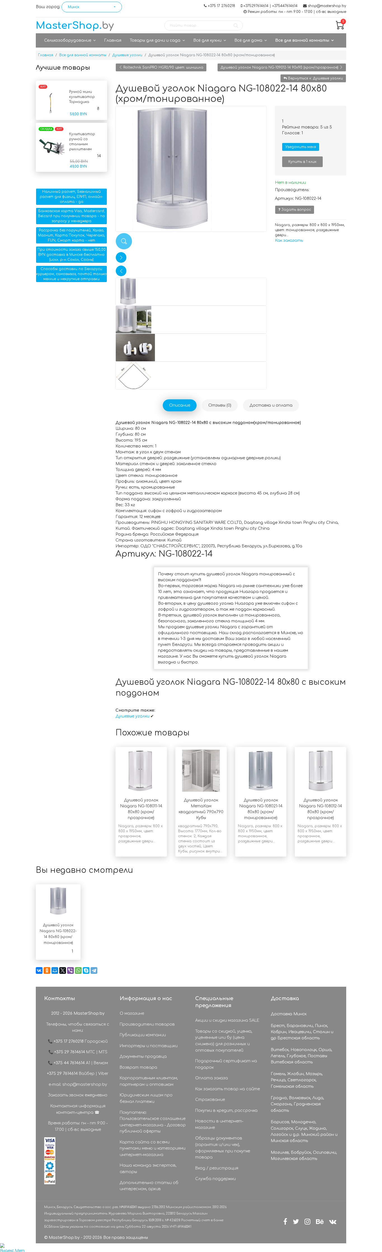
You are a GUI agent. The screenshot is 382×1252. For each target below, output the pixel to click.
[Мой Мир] (54, 970)
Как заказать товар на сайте (227, 1089)
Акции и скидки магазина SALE (227, 1020)
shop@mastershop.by (327, 6)
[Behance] (320, 1222)
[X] (62, 970)
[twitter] (296, 1222)
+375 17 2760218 (221, 6)
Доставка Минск (288, 1014)
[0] (340, 28)
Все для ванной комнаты (302, 40)
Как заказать (289, 240)
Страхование (210, 1100)
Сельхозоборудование (67, 40)
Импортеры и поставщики (149, 1046)
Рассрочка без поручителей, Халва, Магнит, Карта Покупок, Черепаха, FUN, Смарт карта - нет (71, 235)
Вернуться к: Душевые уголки (315, 78)
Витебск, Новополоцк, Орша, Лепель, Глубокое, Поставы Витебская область (301, 1056)
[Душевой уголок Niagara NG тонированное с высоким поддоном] (191, 168)
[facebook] (285, 1222)
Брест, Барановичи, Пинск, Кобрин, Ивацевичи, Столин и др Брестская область (302, 1032)
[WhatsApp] (78, 970)
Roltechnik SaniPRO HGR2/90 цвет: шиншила (162, 67)
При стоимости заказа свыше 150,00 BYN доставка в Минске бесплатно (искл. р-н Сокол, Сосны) (71, 255)
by (75, 26)
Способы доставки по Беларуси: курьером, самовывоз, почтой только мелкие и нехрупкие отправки (71, 274)
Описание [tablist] (179, 405)
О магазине (132, 1013)
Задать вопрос (295, 210)
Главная (112, 40)
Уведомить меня (300, 147)
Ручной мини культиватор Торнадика (82, 97)
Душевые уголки (132, 716)
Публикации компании (143, 1035)
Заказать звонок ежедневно (77, 1095)
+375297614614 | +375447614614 (270, 6)
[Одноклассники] (47, 970)
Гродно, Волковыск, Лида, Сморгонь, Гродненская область (297, 1104)
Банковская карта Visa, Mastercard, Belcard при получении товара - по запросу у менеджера (71, 216)
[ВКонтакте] (39, 970)
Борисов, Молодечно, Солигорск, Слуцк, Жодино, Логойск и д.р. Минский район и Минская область (304, 1131)
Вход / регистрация (216, 1168)
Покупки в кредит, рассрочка (226, 1110)
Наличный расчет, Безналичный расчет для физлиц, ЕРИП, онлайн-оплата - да (71, 197)
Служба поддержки (215, 1179)
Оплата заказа (211, 1078)
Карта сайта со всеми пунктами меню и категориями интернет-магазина (152, 1148)
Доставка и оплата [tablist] (271, 405)
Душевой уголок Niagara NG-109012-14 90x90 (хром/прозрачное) (280, 67)
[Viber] (70, 970)
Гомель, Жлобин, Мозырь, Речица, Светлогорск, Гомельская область (297, 1080)
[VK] (332, 1222)
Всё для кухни (207, 40)
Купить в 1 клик (302, 162)
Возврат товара (138, 1067)
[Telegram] (94, 970)
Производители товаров (147, 1024)
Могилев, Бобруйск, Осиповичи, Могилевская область (304, 1155)
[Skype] (86, 970)
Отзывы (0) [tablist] (219, 405)
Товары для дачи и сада (155, 40)
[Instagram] (307, 1222)
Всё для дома (248, 40)
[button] (92, 7)
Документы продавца (143, 1056)
